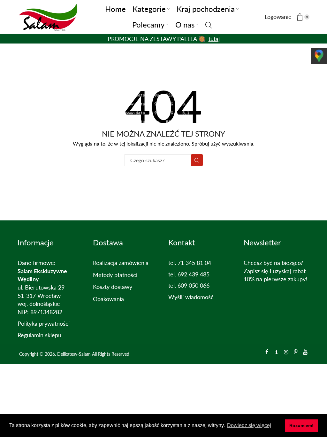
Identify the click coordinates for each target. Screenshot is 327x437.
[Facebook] (267, 351)
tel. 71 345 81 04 (189, 262)
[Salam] (276, 351)
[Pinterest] (295, 351)
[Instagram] (286, 351)
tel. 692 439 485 (188, 274)
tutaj (214, 38)
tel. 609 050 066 (188, 285)
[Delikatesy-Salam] (49, 16)
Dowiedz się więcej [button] (249, 425)
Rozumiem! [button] (301, 425)
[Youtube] (305, 351)
